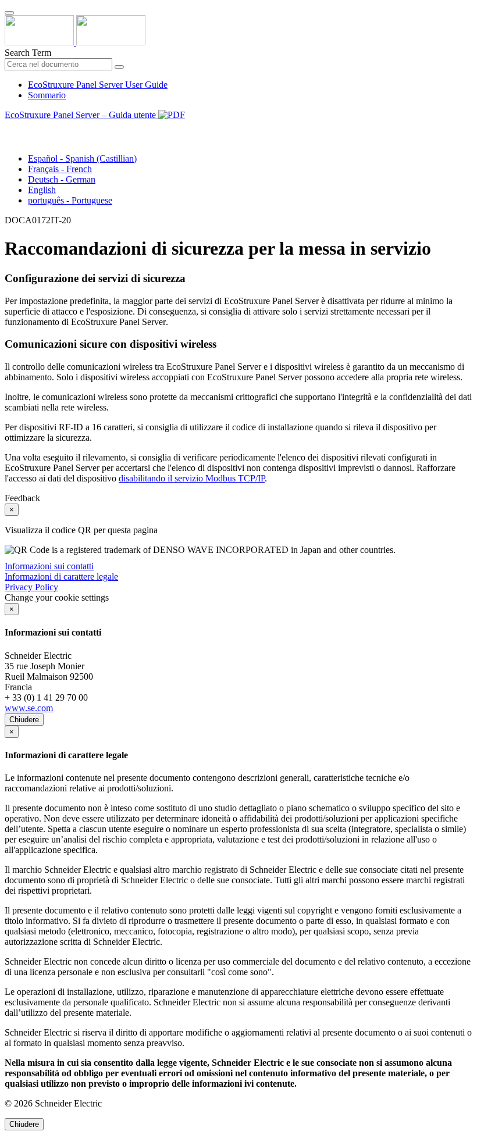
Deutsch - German (61, 179)
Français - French (60, 169)
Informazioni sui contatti (49, 566)
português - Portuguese (70, 200)
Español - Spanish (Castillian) (82, 158)
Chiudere (24, 719)
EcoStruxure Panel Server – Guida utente (81, 115)
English (42, 190)
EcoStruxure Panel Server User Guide (98, 85)
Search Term (28, 53)
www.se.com (29, 708)
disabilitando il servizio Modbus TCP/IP (192, 478)
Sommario (47, 95)
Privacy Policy (31, 587)
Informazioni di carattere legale (61, 576)
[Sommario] (9, 128)
